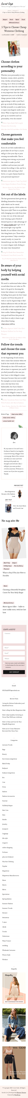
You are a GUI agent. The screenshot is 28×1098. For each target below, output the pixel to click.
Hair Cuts (5, 810)
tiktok (4, 927)
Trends (23, 19)
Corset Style (7, 4)
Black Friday (7, 563)
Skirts (4, 889)
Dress (4, 787)
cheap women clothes (17, 414)
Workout (5, 959)
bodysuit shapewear (8, 773)
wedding (5, 945)
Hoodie (11, 19)
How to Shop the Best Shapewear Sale (14, 710)
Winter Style (6, 955)
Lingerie (5, 843)
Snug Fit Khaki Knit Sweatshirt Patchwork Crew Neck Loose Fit (14, 259)
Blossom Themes (21, 1092)
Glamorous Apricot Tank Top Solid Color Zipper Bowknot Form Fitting (14, 188)
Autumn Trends (7, 745)
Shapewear (6, 569)
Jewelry (4, 824)
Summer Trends (7, 908)
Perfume (5, 852)
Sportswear (5, 894)
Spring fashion (7, 899)
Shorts (4, 885)
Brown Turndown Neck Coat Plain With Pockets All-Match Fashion (14, 407)
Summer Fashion (7, 903)
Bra (3, 777)
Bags (3, 749)
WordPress (17, 1095)
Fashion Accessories (8, 796)
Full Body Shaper (8, 566)
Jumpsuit (5, 829)
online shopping (7, 847)
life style (5, 838)
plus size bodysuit (8, 857)
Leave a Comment (22, 35)
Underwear (5, 936)
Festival (4, 801)
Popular (17, 19)
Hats (3, 815)
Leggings (5, 833)
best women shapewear (9, 759)
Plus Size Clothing (18, 566)
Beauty (4, 754)
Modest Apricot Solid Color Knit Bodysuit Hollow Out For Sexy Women (14, 338)
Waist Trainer (6, 941)
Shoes (4, 880)
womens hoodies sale (8, 421)
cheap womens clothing (8, 324)
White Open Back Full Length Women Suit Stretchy (14, 129)
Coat (3, 782)
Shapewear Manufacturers (10, 875)
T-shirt (4, 922)
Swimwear (5, 917)
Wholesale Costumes (14, 22)
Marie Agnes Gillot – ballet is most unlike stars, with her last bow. (14, 610)
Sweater (4, 913)
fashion (4, 791)
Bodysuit (5, 19)
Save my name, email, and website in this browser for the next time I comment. (15, 665)
